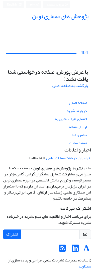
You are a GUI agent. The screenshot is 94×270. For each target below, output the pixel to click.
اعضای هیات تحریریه (71, 119)
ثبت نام (34, 4)
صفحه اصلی (78, 102)
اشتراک (12, 234)
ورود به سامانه (55, 5)
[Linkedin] (75, 250)
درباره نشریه (76, 110)
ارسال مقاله (78, 127)
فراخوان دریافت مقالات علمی (68, 158)
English (12, 5)
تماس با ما (79, 135)
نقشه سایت (78, 143)
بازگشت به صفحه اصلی (70, 85)
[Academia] (86, 250)
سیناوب (85, 266)
